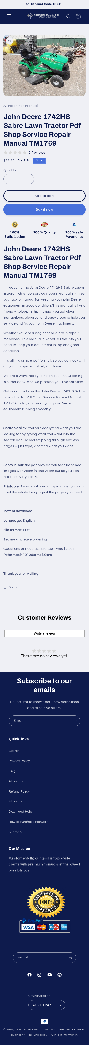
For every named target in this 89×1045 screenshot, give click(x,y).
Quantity (9, 170)
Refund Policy (19, 791)
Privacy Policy (19, 761)
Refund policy (38, 1035)
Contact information (64, 1035)
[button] (9, 16)
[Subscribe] (75, 720)
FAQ (12, 771)
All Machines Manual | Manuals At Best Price (44, 1029)
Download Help (20, 811)
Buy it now (45, 209)
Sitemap (15, 832)
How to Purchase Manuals (28, 821)
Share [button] (13, 587)
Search (14, 750)
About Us (16, 781)
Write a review (45, 633)
